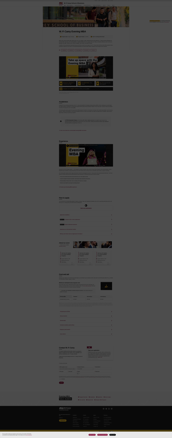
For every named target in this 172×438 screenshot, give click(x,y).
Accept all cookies (92, 434)
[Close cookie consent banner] (170, 433)
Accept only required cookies (102, 434)
